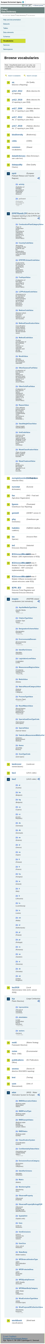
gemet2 (15, 513)
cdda (14, 141)
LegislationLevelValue (22, 658)
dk (20, 830)
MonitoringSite (22, 1187)
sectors (21, 1031)
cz (19, 814)
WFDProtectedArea (22, 1269)
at (19, 785)
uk (20, 976)
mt (20, 918)
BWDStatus (22, 1131)
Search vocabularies (14, 75)
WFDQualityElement (22, 1280)
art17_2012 (17, 117)
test (13, 1077)
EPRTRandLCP (19, 213)
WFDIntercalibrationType (22, 1259)
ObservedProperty (22, 1195)
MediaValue (22, 679)
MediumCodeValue (22, 310)
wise (14, 1092)
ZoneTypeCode (22, 754)
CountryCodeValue (22, 243)
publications (18, 1060)
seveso (15, 1069)
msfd (14, 1042)
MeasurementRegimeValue (22, 667)
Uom (20, 1223)
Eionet (13, 15)
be (20, 792)
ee (19, 837)
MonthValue (22, 356)
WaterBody (22, 1252)
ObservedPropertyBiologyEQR (22, 1204)
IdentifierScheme (22, 650)
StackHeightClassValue (22, 424)
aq (13, 82)
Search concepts (32, 75)
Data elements (8, 32)
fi (19, 859)
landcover (16, 764)
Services (6, 45)
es (19, 852)
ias (13, 537)
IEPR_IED (16, 588)
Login (26, 5)
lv (19, 910)
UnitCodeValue (22, 432)
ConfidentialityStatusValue (22, 1149)
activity (21, 184)
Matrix (21, 1180)
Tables (5, 28)
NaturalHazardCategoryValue (22, 686)
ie (19, 881)
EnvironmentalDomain (22, 639)
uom (14, 1084)
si (19, 961)
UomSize (22, 1243)
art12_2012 (17, 91)
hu (20, 874)
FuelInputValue (22, 277)
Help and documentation (12, 20)
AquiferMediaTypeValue (22, 607)
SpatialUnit (22, 1216)
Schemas (6, 36)
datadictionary (19, 156)
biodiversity (17, 135)
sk (19, 969)
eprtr (14, 173)
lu (19, 903)
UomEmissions (22, 1232)
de (20, 823)
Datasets (6, 24)
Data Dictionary (21, 15)
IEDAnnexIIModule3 (19, 563)
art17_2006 (17, 108)
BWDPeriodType (22, 1111)
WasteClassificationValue (22, 449)
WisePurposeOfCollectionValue (22, 1307)
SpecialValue (22, 728)
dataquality (17, 165)
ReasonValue (22, 405)
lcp (13, 999)
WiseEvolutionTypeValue (22, 1298)
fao (13, 496)
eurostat (16, 487)
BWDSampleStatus (22, 1120)
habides (16, 528)
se (19, 954)
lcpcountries (22, 1007)
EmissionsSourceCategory (22, 1161)
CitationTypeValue (22, 618)
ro (19, 947)
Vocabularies (8, 41)
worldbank (17, 1320)
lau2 (14, 779)
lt (19, 896)
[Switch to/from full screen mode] (30, 5)
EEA (13, 2)
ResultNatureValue (22, 706)
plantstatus (22, 1017)
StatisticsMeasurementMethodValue (22, 735)
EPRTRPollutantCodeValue (22, 260)
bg (20, 800)
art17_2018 (17, 126)
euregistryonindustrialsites (19, 478)
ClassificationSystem (22, 1140)
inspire (15, 599)
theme (21, 745)
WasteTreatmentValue (22, 461)
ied (13, 545)
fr (19, 867)
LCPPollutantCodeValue (22, 292)
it (19, 889)
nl (19, 925)
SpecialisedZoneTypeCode (22, 719)
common (16, 147)
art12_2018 (17, 100)
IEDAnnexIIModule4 (19, 577)
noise (14, 1051)
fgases (15, 504)
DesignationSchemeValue (22, 629)
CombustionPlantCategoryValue (22, 224)
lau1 (14, 773)
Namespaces (8, 49)
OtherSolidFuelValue (22, 386)
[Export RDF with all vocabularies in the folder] (39, 178)
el (19, 845)
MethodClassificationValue (22, 323)
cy (19, 807)
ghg (14, 519)
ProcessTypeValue (22, 697)
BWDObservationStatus (22, 1101)
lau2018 (15, 987)
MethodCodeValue (22, 338)
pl (19, 932)
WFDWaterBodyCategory (22, 1288)
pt (19, 940)
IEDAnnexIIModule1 (19, 554)
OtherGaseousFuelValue (22, 368)
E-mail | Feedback (9, 1336)
